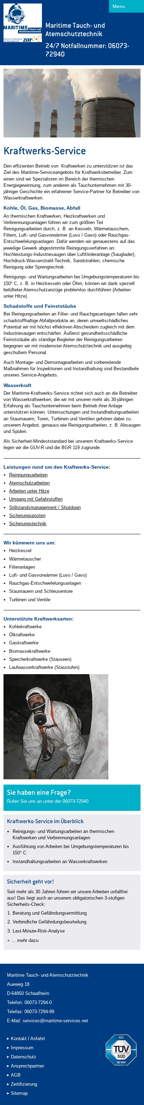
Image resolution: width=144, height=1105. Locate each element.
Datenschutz (23, 1056)
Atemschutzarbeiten (29, 483)
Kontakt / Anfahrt (28, 1038)
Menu (119, 6)
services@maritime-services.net (55, 1020)
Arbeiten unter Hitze (29, 491)
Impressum (22, 1047)
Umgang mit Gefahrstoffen (36, 499)
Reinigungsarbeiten (28, 474)
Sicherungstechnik (27, 523)
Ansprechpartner (27, 1066)
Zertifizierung (24, 1084)
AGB (16, 1075)
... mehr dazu (25, 940)
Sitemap (19, 1093)
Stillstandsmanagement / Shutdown (45, 507)
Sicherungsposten (27, 515)
